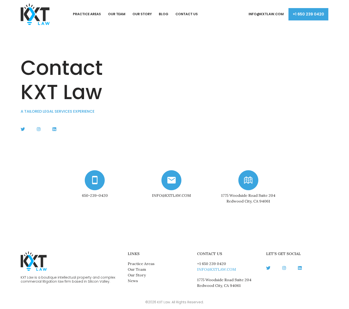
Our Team (116, 14)
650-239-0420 (95, 195)
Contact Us (186, 14)
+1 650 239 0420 (308, 14)
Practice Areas (87, 14)
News (133, 280)
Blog (163, 14)
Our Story (142, 14)
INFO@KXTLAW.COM (266, 14)
